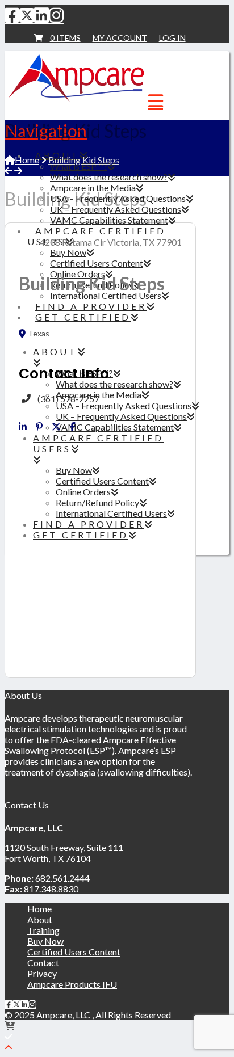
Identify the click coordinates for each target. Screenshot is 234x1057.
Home (39, 908)
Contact (43, 962)
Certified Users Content (73, 951)
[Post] (56, 426)
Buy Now (45, 941)
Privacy (42, 973)
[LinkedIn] (41, 15)
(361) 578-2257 (68, 398)
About (39, 919)
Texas (38, 333)
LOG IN (172, 38)
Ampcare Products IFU (72, 984)
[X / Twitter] (26, 15)
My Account (120, 38)
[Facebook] (12, 15)
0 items (65, 38)
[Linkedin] (23, 426)
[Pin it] (39, 426)
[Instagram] (56, 15)
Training (43, 930)
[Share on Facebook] (73, 426)
